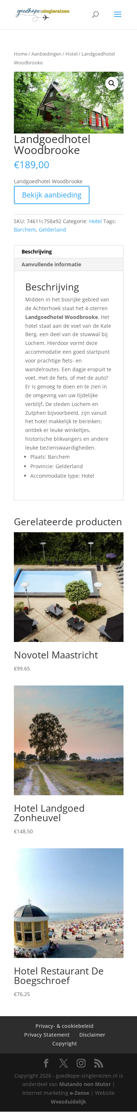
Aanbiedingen (46, 53)
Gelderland (52, 229)
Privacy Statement (47, 1034)
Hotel (71, 53)
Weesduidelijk (68, 1101)
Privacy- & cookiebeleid (64, 1025)
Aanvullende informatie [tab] (51, 264)
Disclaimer (92, 1034)
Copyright (64, 1043)
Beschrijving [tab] (37, 251)
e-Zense (79, 1092)
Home (20, 53)
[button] (111, 83)
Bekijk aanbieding (51, 195)
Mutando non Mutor (85, 1084)
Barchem (25, 229)
